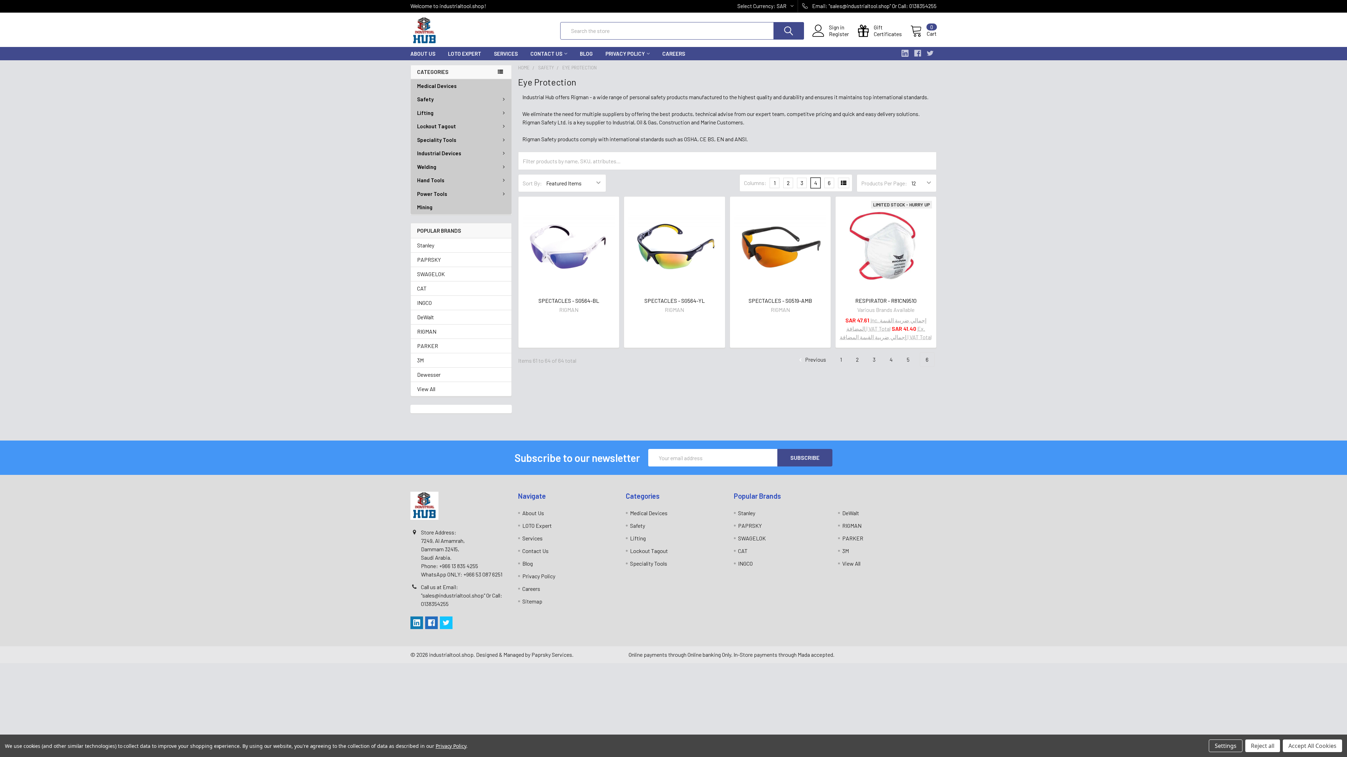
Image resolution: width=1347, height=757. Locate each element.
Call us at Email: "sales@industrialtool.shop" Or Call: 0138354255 (461, 595)
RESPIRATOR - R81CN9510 (886, 300)
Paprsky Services (551, 654)
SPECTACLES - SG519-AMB (780, 300)
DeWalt (425, 317)
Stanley (425, 245)
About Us (422, 53)
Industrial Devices (439, 153)
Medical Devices (437, 86)
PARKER (427, 345)
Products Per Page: (884, 183)
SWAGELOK (431, 274)
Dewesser (429, 374)
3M (420, 360)
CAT (422, 288)
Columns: (755, 182)
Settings (1226, 746)
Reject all (1262, 746)
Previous (815, 359)
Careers (673, 53)
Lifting (425, 113)
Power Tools (432, 194)
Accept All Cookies (1312, 746)
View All (426, 389)
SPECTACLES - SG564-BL (568, 300)
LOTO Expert (464, 53)
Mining (425, 207)
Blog (586, 53)
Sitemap (532, 601)
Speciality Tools (436, 140)
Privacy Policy (625, 53)
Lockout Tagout (436, 126)
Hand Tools (430, 180)
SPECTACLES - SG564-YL (674, 300)
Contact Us (546, 53)
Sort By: (532, 183)
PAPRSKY (429, 259)
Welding (426, 167)
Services (506, 53)
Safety (425, 99)
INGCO (424, 302)
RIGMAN (426, 331)
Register (839, 34)
